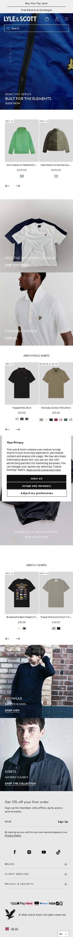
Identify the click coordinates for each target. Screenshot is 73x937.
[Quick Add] (58, 161)
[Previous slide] (7, 185)
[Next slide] (17, 185)
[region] (36, 469)
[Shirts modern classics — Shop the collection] (36, 754)
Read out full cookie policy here (44, 470)
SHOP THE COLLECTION (20, 783)
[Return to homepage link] (20, 18)
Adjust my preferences (37, 493)
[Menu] (66, 18)
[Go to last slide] (7, 429)
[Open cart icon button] (47, 18)
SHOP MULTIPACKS (17, 265)
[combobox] (63, 934)
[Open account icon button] (56, 18)
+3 (70, 628)
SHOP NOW (12, 710)
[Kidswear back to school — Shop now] (36, 681)
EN (60, 934)
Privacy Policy (13, 835)
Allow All (36, 478)
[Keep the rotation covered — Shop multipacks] (36, 235)
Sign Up (63, 821)
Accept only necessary (36, 485)
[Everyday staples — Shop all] (36, 309)
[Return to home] (10, 915)
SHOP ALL (11, 338)
